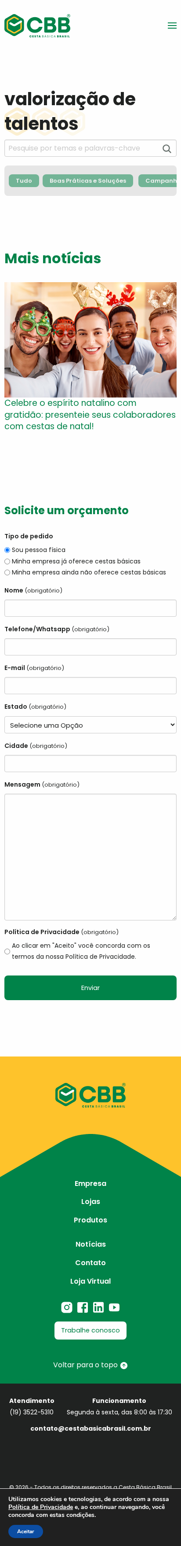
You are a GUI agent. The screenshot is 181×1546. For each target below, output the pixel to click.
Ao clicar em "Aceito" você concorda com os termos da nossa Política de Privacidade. (81, 951)
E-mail (34, 667)
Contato (90, 1263)
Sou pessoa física (38, 549)
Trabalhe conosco (90, 1330)
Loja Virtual (90, 1281)
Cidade (35, 745)
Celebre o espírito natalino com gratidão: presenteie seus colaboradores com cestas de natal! (90, 414)
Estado (35, 706)
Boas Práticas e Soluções (88, 181)
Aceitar (25, 1531)
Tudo (24, 181)
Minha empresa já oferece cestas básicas (76, 561)
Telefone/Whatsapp (56, 629)
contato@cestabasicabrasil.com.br (90, 1428)
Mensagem (42, 784)
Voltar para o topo (86, 1365)
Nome (33, 590)
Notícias (91, 1244)
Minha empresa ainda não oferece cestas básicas (89, 572)
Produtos (90, 1220)
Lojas (90, 1201)
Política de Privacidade (40, 1507)
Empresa (90, 1183)
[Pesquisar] (167, 149)
